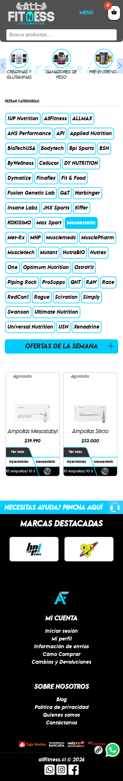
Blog (61, 699)
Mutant (48, 252)
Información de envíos (61, 646)
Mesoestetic (81, 223)
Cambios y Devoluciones (61, 662)
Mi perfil (62, 639)
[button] (3, 66)
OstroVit (84, 267)
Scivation (66, 297)
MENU (86, 12)
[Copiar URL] (98, 751)
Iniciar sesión (61, 631)
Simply (91, 297)
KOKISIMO (19, 223)
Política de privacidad (62, 707)
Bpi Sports (81, 148)
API (60, 133)
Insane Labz (22, 208)
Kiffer (81, 208)
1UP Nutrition (23, 118)
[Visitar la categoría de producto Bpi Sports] (34, 549)
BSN (104, 148)
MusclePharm (97, 237)
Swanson (18, 312)
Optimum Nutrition (46, 267)
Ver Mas (17, 452)
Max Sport (48, 223)
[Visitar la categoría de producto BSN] (88, 549)
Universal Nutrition (30, 327)
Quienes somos (61, 715)
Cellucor (49, 163)
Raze (108, 282)
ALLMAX (82, 118)
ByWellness (20, 163)
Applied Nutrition (91, 133)
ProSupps (53, 282)
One (12, 267)
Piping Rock (22, 282)
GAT (65, 193)
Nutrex (98, 252)
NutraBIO (74, 252)
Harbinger (87, 193)
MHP (35, 237)
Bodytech (52, 148)
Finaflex (46, 178)
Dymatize (19, 178)
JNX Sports (56, 208)
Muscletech (21, 252)
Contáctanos (61, 723)
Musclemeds (61, 237)
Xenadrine (86, 327)
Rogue (42, 297)
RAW (91, 282)
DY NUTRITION (81, 163)
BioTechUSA (21, 148)
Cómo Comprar (62, 654)
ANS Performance (29, 133)
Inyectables (18, 461)
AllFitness (55, 118)
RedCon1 (18, 297)
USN (63, 327)
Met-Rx (16, 237)
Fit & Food (73, 178)
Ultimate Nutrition (56, 312)
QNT (75, 282)
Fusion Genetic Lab (31, 193)
